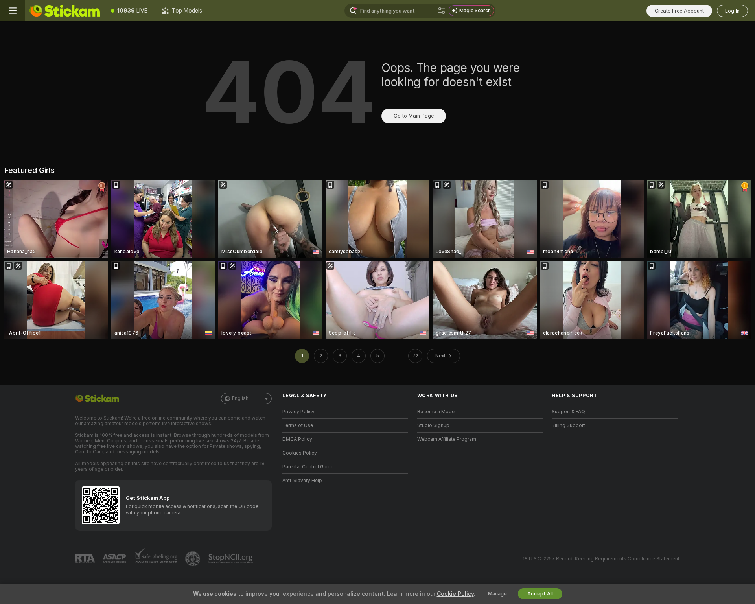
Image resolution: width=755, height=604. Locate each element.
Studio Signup (433, 425)
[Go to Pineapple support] (193, 558)
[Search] (441, 10)
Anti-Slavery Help (302, 480)
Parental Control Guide (307, 467)
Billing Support (568, 425)
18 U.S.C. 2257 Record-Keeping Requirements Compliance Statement (601, 559)
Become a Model (436, 411)
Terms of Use (297, 425)
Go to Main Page (414, 116)
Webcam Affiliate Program (446, 439)
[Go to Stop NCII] (231, 558)
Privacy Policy (298, 411)
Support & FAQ (568, 411)
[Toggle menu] (12, 10)
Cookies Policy (299, 453)
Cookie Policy (455, 594)
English (240, 398)
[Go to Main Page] (64, 10)
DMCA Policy (297, 439)
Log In (732, 11)
